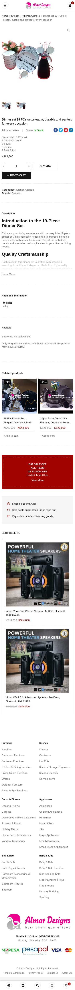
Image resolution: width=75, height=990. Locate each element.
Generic (16, 193)
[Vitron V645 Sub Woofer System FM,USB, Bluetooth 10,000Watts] (37, 574)
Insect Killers (46, 823)
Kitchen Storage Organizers (55, 767)
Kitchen (15, 15)
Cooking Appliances (50, 811)
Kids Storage (46, 885)
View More (37, 480)
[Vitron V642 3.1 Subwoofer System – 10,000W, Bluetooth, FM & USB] (37, 661)
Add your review (10, 130)
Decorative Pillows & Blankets (19, 817)
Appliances (45, 805)
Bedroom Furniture (13, 761)
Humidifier (45, 817)
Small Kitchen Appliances (53, 846)
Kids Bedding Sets (49, 873)
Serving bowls (47, 778)
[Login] (52, 985)
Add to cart (18, 175)
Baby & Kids (46, 862)
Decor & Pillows (11, 805)
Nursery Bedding (49, 891)
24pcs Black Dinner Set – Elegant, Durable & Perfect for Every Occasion (19, 422)
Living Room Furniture (14, 772)
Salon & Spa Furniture (14, 790)
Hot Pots (44, 761)
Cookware (45, 755)
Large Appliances (49, 835)
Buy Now (45, 166)
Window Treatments (13, 840)
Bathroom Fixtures (12, 883)
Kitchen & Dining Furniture (17, 767)
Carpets (6, 811)
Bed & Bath (8, 862)
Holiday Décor (10, 829)
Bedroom (7, 889)
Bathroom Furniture (13, 755)
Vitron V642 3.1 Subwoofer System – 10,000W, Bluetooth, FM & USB (33, 699)
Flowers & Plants (11, 823)
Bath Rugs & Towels (13, 868)
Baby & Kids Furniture (51, 868)
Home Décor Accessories (16, 835)
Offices (6, 778)
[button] (68, 30)
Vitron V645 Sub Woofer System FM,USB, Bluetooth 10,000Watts (36, 613)
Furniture (7, 749)
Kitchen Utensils (31, 15)
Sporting (44, 897)
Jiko (41, 829)
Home (5, 15)
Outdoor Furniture (12, 784)
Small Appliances (49, 840)
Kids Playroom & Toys (51, 879)
